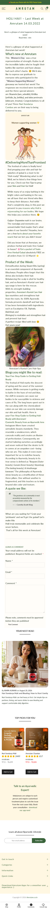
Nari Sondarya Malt (9, 753)
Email (8, 572)
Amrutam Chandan (33, 753)
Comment (11, 583)
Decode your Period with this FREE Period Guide (26, 2)
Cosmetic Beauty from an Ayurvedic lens (24, 422)
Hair (23, 186)
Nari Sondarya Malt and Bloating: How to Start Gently (25, 693)
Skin (14, 186)
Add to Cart (8, 772)
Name (9, 560)
